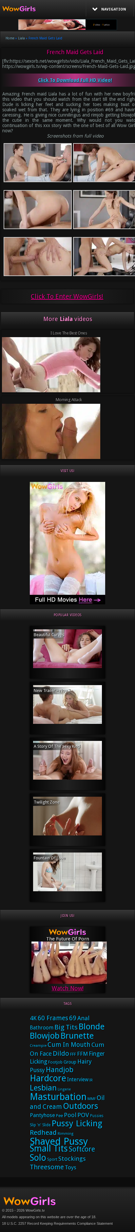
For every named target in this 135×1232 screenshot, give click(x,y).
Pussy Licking (76, 1123)
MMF (91, 1099)
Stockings (72, 1158)
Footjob (55, 1062)
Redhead (43, 1132)
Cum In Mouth (69, 1044)
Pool (70, 1115)
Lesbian (43, 1087)
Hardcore (48, 1078)
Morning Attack (69, 399)
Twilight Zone (47, 802)
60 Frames (53, 1018)
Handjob (59, 1070)
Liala (21, 38)
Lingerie (64, 1089)
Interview (77, 1080)
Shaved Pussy (59, 1141)
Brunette (77, 1036)
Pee (59, 1115)
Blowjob (45, 1036)
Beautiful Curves (49, 634)
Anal (83, 1018)
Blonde (92, 1026)
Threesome (47, 1167)
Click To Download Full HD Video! (75, 80)
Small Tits (49, 1148)
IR (91, 1080)
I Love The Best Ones (68, 333)
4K (33, 1018)
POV (83, 1115)
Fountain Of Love (50, 857)
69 (72, 1018)
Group (70, 1062)
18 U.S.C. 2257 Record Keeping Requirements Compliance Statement (57, 1223)
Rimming (65, 1134)
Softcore (82, 1149)
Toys (70, 1167)
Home (10, 38)
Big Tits (66, 1027)
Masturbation (58, 1097)
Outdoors (80, 1106)
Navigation (113, 9)
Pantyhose (42, 1115)
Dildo (61, 1053)
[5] (67, 603)
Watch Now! (68, 988)
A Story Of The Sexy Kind (57, 746)
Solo (38, 1158)
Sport (52, 1159)
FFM (82, 1053)
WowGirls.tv (35, 1210)
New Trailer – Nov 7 (52, 690)
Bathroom (41, 1028)
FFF (73, 1054)
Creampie (38, 1046)
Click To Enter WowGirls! (67, 296)
